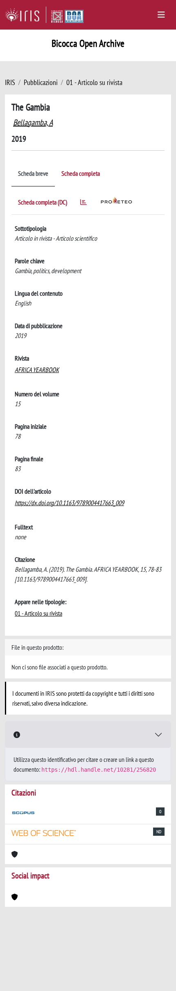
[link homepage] (25, 15)
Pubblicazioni (41, 82)
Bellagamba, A (33, 122)
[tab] (83, 203)
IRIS (10, 82)
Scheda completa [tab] (80, 173)
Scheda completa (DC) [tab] (42, 202)
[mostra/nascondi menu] (161, 15)
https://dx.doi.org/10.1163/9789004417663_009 (69, 503)
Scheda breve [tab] (33, 173)
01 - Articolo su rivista (94, 82)
